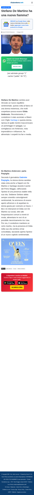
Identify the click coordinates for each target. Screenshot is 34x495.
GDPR (9, 492)
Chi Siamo (7, 487)
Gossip (14, 268)
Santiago (14, 120)
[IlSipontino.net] (17, 2)
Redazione (13, 487)
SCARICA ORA (17, 287)
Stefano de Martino (21, 268)
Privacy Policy (21, 489)
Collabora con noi (6, 489)
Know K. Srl (29, 474)
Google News (22, 21)
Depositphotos (22, 476)
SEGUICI (13, 21)
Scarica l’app (14, 489)
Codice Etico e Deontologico (22, 487)
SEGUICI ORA (17, 66)
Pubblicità (14, 492)
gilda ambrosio (9, 268)
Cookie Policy (28, 489)
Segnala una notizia (21, 492)
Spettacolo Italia (6, 7)
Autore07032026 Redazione (8, 32)
